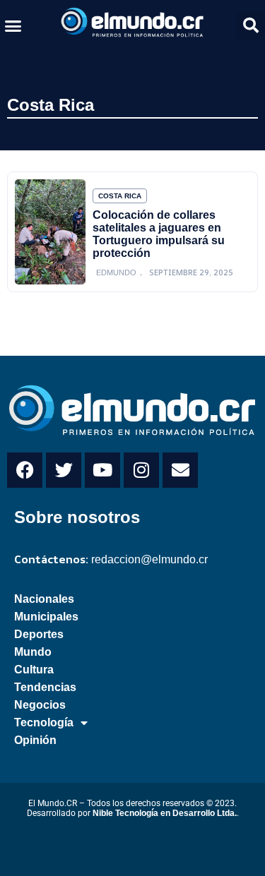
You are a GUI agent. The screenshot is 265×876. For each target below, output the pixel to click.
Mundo (33, 652)
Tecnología (43, 722)
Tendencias (45, 687)
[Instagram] (141, 470)
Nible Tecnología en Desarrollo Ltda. (165, 813)
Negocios (40, 705)
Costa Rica (50, 104)
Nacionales (44, 599)
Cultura (34, 670)
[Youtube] (102, 470)
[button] (13, 25)
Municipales (46, 617)
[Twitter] (63, 470)
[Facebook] (24, 470)
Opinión (35, 740)
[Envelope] (180, 470)
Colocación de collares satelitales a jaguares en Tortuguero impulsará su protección (159, 234)
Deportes (39, 634)
